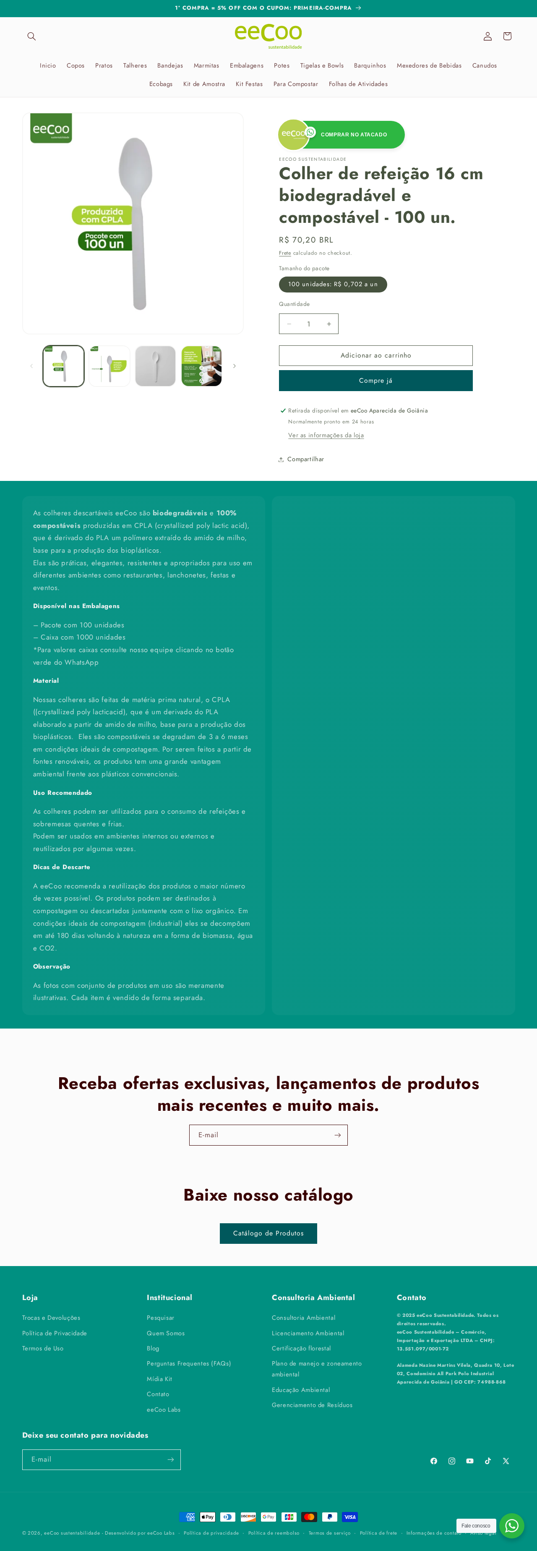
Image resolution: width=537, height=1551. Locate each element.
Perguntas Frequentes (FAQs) (189, 1363)
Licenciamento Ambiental (308, 1332)
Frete (285, 252)
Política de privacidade (211, 1533)
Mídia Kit (159, 1379)
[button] (32, 36)
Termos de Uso (43, 1348)
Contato (158, 1394)
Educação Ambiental (301, 1389)
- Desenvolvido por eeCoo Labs (138, 1533)
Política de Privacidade (55, 1332)
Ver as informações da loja (326, 435)
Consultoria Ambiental (303, 1317)
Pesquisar (161, 1317)
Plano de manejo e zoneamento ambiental (317, 1369)
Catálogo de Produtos (268, 1233)
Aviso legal (483, 1533)
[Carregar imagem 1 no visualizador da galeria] (63, 366)
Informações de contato (434, 1533)
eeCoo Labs (163, 1409)
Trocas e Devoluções (51, 1317)
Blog (153, 1348)
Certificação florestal (301, 1348)
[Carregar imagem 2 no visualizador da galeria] (109, 366)
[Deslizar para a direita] (234, 366)
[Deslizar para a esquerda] (31, 366)
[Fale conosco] (511, 1525)
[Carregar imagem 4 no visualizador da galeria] (201, 366)
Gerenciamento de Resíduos (312, 1405)
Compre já (376, 380)
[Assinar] (337, 1135)
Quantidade (294, 304)
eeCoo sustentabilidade (72, 1533)
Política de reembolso (274, 1533)
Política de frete (379, 1533)
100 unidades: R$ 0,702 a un (333, 284)
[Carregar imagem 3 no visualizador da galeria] (155, 366)
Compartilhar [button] (305, 459)
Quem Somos (166, 1332)
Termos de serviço (330, 1533)
